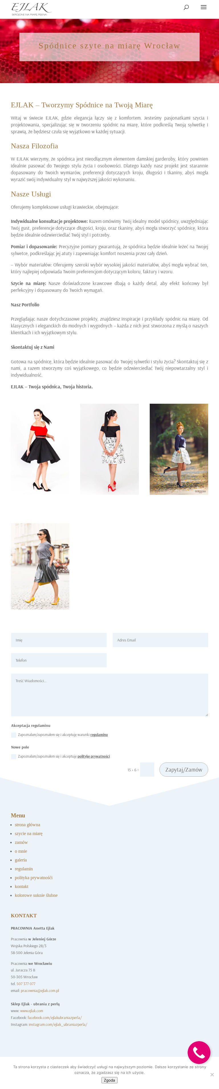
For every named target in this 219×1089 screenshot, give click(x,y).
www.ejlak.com (31, 1010)
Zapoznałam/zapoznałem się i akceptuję (64, 756)
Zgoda (109, 1080)
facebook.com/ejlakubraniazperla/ (55, 1017)
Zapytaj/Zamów (183, 769)
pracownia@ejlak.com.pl (40, 990)
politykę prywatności (94, 756)
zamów (21, 842)
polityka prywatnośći (33, 877)
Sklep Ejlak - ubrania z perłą (35, 1003)
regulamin (24, 868)
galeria (21, 860)
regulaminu (99, 734)
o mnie (21, 851)
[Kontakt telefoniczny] (199, 1068)
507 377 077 (26, 983)
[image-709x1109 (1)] (109, 493)
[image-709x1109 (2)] (40, 493)
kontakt (21, 886)
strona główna (27, 824)
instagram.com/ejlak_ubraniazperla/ (58, 1024)
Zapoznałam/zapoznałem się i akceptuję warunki (63, 734)
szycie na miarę (28, 833)
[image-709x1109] (179, 493)
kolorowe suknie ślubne (36, 895)
